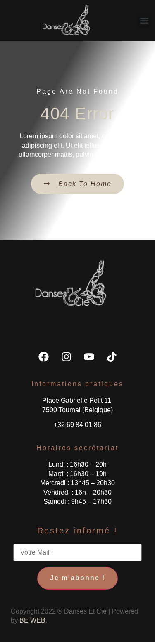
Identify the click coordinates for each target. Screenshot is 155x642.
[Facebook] (43, 356)
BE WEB (32, 620)
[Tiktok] (111, 356)
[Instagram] (66, 356)
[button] (144, 21)
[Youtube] (89, 356)
